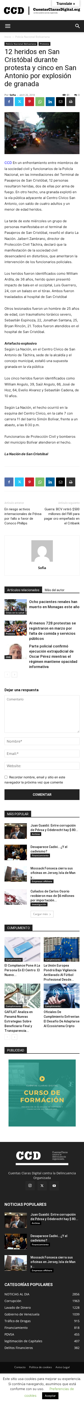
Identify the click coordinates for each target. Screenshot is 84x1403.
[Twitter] (19, 101)
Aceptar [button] (50, 1395)
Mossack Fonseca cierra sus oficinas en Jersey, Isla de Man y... (52, 873)
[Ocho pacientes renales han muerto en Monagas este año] (15, 607)
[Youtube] (54, 1185)
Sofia (13, 94)
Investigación (39, 904)
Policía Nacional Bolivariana (32, 37)
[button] (7, 26)
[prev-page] (7, 674)
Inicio (7, 37)
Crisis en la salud (15, 612)
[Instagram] (30, 1185)
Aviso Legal (63, 1367)
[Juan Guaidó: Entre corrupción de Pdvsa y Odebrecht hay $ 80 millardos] (15, 831)
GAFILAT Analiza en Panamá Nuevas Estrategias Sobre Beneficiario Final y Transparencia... (18, 1021)
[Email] (60, 101)
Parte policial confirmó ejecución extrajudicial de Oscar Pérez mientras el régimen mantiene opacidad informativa (53, 656)
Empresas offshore (42, 881)
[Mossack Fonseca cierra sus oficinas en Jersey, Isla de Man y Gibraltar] (15, 874)
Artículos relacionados (23, 590)
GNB (8, 657)
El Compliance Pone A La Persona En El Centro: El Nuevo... (22, 970)
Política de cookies (40, 1367)
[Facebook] (8, 101)
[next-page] (14, 674)
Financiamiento (40, 855)
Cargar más (40, 914)
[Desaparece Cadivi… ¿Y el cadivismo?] (15, 852)
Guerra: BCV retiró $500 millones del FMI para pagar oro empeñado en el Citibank (62, 516)
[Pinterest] (29, 101)
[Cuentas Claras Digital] (42, 10)
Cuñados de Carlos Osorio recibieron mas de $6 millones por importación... (52, 896)
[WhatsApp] (39, 101)
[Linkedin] (50, 101)
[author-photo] (42, 561)
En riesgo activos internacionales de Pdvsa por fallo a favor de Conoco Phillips (22, 516)
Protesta (44, 43)
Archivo (36, 834)
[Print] (70, 101)
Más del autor (55, 590)
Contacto (20, 1367)
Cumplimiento (13, 959)
